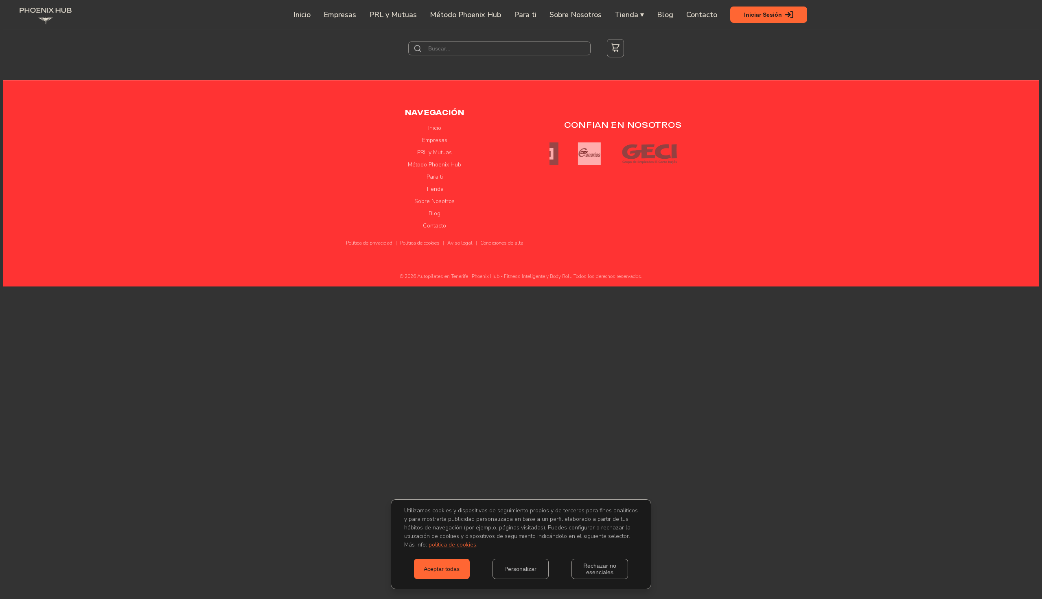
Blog (665, 15)
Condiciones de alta (501, 243)
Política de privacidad (369, 243)
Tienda (435, 189)
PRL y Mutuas (393, 15)
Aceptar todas (442, 569)
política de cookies (452, 545)
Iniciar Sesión (763, 14)
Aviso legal (460, 243)
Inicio (302, 15)
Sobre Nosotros (575, 15)
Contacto (701, 15)
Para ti (525, 15)
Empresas (340, 15)
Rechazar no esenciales (599, 568)
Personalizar (520, 569)
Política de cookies (420, 243)
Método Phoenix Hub (465, 15)
